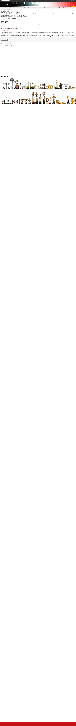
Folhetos (29, 7)
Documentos (37, 7)
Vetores (54, 7)
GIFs (47, 7)
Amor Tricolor (4, 22)
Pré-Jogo (44, 7)
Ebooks (15, 7)
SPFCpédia (4, 4)
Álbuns (25, 7)
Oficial (5, 7)
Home (1, 7)
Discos (41, 7)
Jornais (32, 7)
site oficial (3, 30)
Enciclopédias (59, 7)
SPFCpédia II (64, 7)
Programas (21, 7)
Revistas (8, 7)
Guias (18, 7)
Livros (11, 7)
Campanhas (6, 40)
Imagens (51, 7)
